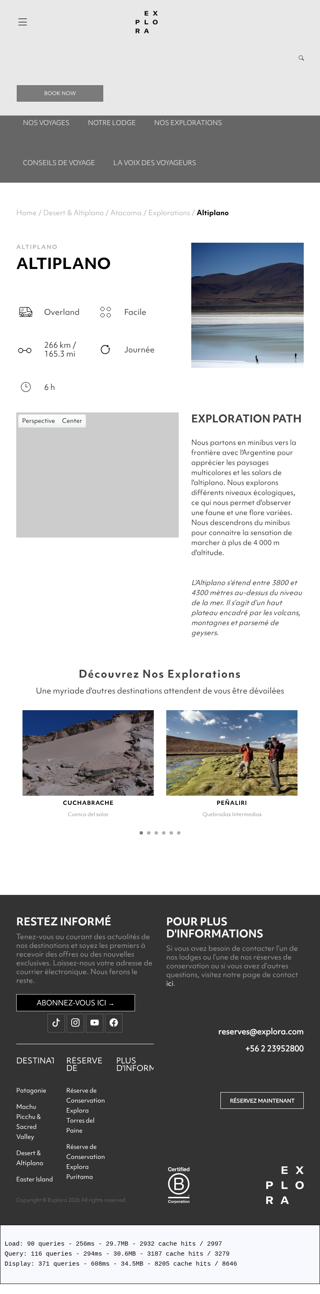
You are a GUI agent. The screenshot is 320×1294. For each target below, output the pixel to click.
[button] (141, 832)
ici (169, 983)
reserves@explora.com (261, 1031)
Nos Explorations (188, 122)
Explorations (169, 212)
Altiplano (213, 212)
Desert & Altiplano (73, 212)
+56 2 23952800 (274, 1048)
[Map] (97, 475)
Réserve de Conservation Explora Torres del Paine (85, 1110)
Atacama (126, 212)
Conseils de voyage (59, 162)
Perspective (38, 421)
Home (26, 212)
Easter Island (34, 1179)
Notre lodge (112, 122)
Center (72, 421)
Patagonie (31, 1090)
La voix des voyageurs (154, 162)
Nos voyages (46, 122)
